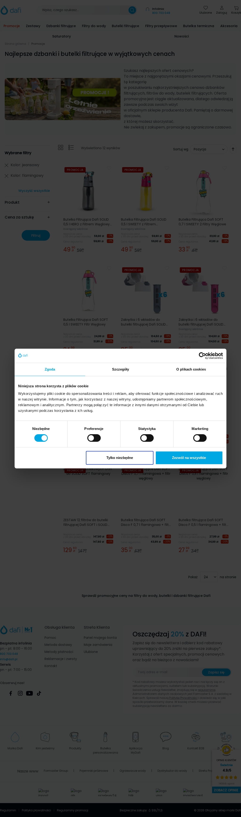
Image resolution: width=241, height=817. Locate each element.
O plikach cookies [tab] (191, 369)
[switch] (94, 438)
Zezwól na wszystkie (189, 458)
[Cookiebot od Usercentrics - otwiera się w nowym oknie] (202, 355)
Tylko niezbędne (119, 458)
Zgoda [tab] (50, 369)
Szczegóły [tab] (120, 369)
